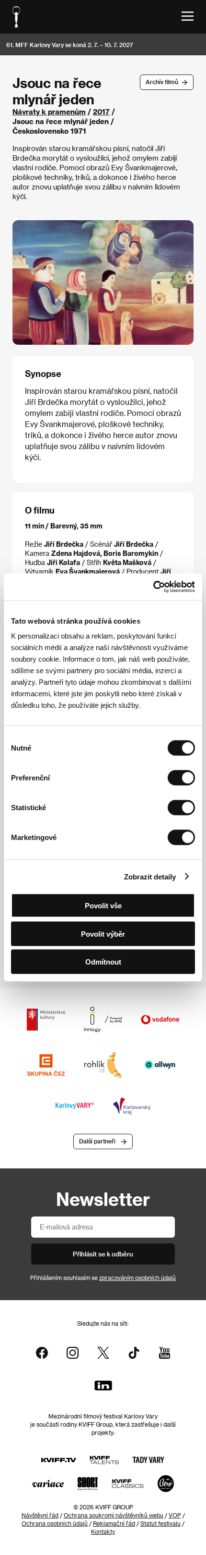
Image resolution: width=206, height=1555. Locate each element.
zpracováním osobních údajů (137, 1277)
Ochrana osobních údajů (55, 1523)
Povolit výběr (103, 933)
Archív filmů (162, 81)
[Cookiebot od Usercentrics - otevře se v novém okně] (153, 587)
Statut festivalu (160, 1523)
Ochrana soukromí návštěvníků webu (113, 1515)
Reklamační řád (114, 1523)
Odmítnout (103, 962)
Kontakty (103, 1531)
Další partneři (97, 1141)
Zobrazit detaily (150, 876)
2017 (101, 111)
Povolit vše (103, 906)
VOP (175, 1515)
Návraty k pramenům (49, 111)
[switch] (181, 778)
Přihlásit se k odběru (103, 1253)
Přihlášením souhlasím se (103, 1277)
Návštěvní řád (40, 1515)
